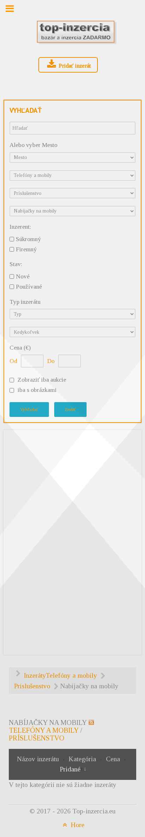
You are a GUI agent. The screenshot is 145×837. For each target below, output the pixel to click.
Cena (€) (20, 347)
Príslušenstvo (36, 738)
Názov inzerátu (39, 759)
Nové (23, 276)
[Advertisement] (72, 541)
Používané (29, 286)
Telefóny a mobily (43, 730)
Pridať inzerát (74, 66)
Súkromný (28, 239)
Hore (76, 825)
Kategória (83, 759)
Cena (114, 759)
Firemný (26, 249)
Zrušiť (70, 409)
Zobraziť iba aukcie (42, 379)
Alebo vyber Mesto (33, 145)
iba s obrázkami (37, 390)
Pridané (70, 769)
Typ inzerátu (25, 302)
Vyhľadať (29, 409)
